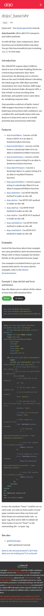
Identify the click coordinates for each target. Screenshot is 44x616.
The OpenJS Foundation (8, 596)
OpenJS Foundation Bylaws (9, 599)
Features (6, 129)
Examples (7, 242)
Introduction (9, 60)
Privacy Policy (33, 596)
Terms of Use (22, 596)
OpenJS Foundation (14, 570)
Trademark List (5, 580)
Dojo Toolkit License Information (26, 601)
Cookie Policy (8, 601)
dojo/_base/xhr (15, 15)
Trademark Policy (30, 578)
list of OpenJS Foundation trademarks (18, 585)
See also (6, 535)
